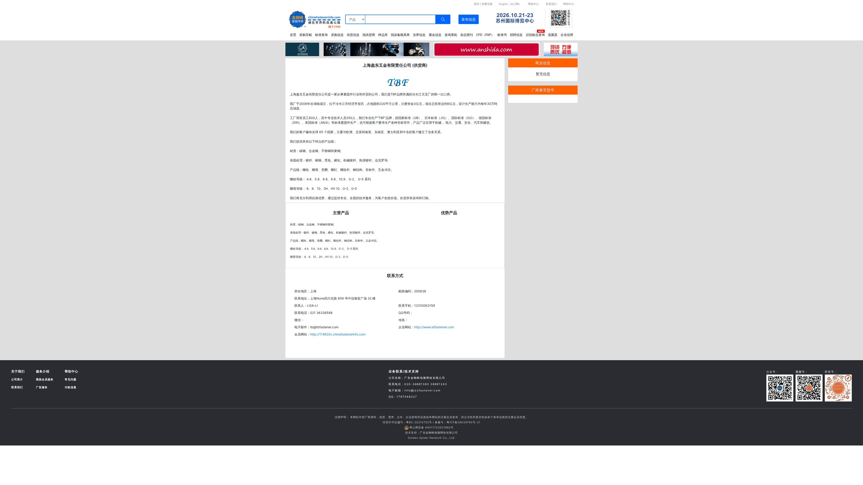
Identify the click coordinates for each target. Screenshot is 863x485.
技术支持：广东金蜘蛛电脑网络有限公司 (431, 432)
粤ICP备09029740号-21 (463, 422)
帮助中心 (533, 4)
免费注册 (487, 4)
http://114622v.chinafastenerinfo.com (337, 334)
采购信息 (337, 35)
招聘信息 (516, 35)
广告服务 (42, 387)
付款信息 (70, 387)
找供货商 (369, 35)
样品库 (383, 35)
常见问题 (70, 379)
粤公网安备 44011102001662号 (431, 427)
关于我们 (18, 371)
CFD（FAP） (485, 35)
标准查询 (321, 35)
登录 (476, 4)
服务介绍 (42, 371)
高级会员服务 (44, 379)
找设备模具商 (400, 35)
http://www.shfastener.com (434, 327)
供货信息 (353, 35)
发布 (468, 19)
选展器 (552, 35)
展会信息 (435, 35)
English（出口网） (510, 4)
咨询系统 (451, 35)
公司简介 (17, 379)
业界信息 (419, 35)
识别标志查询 (535, 35)
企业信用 (567, 35)
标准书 (502, 35)
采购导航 (305, 35)
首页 (293, 35)
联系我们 (551, 4)
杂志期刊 (466, 35)
